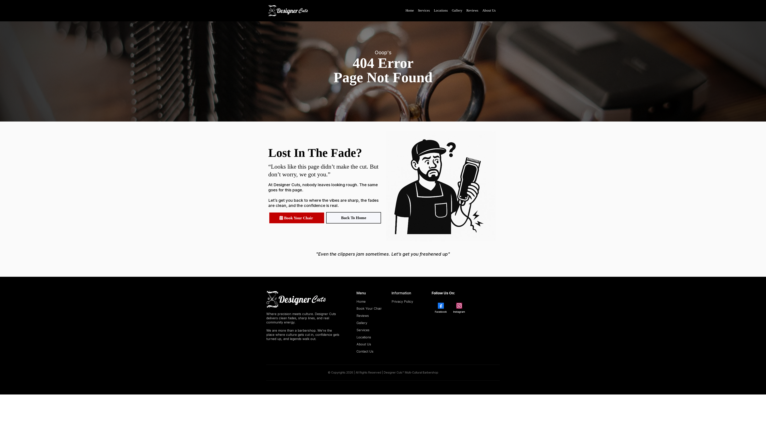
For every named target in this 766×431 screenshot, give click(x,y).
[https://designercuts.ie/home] (288, 10)
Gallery (457, 10)
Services (424, 10)
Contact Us (364, 351)
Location (362, 337)
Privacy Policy (402, 301)
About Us (489, 10)
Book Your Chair (369, 308)
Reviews (472, 10)
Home (410, 10)
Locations (441, 10)
